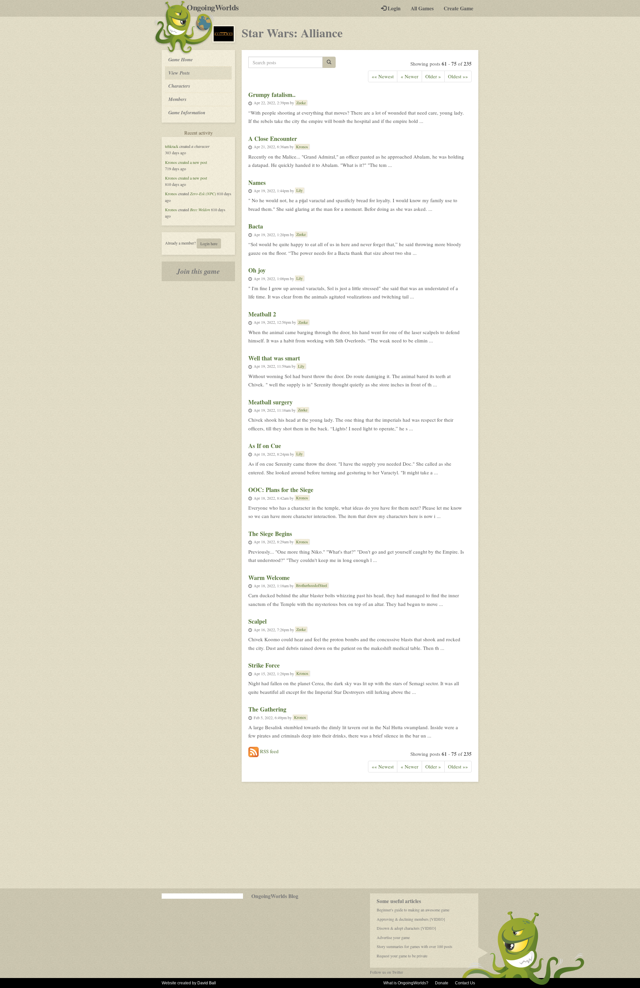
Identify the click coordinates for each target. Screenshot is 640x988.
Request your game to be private (402, 955)
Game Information (186, 112)
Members (177, 99)
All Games (422, 8)
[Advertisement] (320, 835)
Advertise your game (393, 937)
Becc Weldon (200, 209)
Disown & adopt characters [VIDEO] (406, 928)
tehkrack (171, 146)
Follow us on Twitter (386, 972)
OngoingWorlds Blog (274, 896)
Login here (208, 243)
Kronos (171, 162)
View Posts (179, 72)
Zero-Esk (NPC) (203, 193)
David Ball (206, 983)
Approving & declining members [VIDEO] (411, 919)
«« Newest (383, 76)
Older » (433, 76)
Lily (299, 190)
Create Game (458, 8)
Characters (179, 85)
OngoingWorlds (215, 7)
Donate (441, 983)
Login (393, 8)
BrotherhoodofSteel (311, 585)
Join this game (198, 271)
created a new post (192, 162)
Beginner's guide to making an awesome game (413, 909)
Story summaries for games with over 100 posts (414, 946)
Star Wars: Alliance (292, 32)
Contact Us (465, 983)
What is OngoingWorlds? (405, 983)
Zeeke (301, 102)
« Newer (409, 76)
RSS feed (269, 751)
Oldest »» (458, 76)
